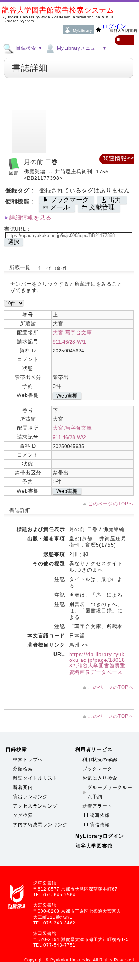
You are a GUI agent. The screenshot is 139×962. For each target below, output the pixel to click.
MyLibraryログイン (99, 836)
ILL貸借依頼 (96, 824)
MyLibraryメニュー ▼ (81, 48)
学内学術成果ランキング (40, 824)
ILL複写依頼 (96, 815)
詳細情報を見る (30, 217)
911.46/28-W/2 (69, 437)
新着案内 (23, 787)
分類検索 (23, 768)
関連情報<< (118, 158)
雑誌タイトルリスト (35, 778)
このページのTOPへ (111, 504)
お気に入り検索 (99, 778)
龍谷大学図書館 (94, 846)
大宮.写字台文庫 (72, 332)
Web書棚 (67, 396)
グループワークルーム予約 (109, 792)
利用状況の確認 (99, 759)
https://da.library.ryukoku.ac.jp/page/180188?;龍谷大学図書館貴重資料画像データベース (97, 663)
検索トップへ (28, 759)
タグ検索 (23, 815)
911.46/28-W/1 (69, 342)
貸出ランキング (30, 796)
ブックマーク (97, 768)
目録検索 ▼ (28, 48)
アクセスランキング (35, 806)
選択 (13, 242)
